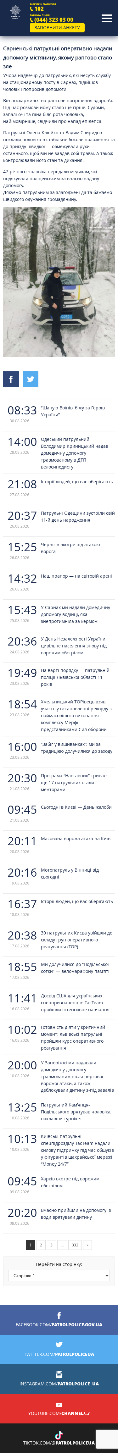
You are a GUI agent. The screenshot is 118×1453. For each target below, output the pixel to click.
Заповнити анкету (57, 28)
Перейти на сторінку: (59, 1264)
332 (75, 1244)
